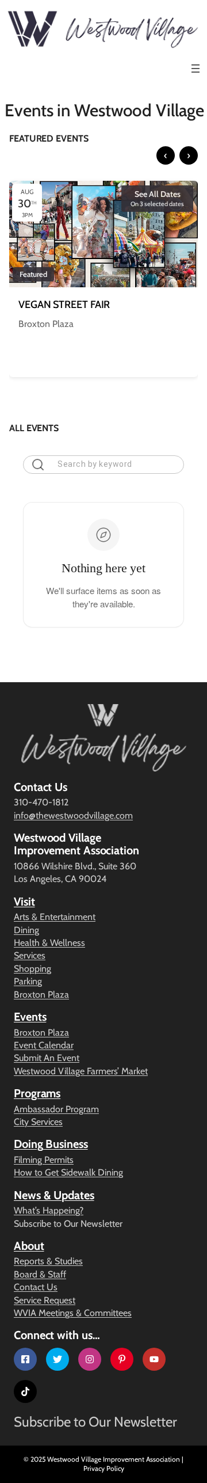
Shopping (32, 968)
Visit (24, 901)
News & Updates (54, 1195)
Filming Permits (44, 1159)
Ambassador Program (56, 1109)
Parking (28, 981)
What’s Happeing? (48, 1210)
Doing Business (51, 1144)
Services (29, 955)
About (29, 1246)
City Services (38, 1121)
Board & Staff (40, 1274)
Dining (26, 930)
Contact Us (35, 1287)
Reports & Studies (48, 1261)
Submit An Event (46, 1057)
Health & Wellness (49, 942)
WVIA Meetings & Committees (73, 1312)
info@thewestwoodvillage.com (73, 815)
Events (30, 1017)
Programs (37, 1093)
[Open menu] (195, 68)
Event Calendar (44, 1045)
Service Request (44, 1300)
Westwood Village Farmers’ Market (81, 1071)
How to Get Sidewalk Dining (68, 1172)
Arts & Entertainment (54, 916)
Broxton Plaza (41, 994)
